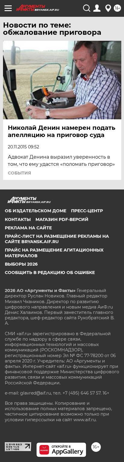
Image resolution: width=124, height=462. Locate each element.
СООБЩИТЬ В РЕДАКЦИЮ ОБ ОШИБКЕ (50, 272)
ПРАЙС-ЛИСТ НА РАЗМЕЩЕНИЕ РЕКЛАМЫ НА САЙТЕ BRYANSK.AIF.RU (57, 239)
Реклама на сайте (28, 228)
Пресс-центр (87, 210)
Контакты (18, 219)
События (19, 173)
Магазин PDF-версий (62, 219)
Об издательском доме (35, 210)
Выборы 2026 (21, 264)
